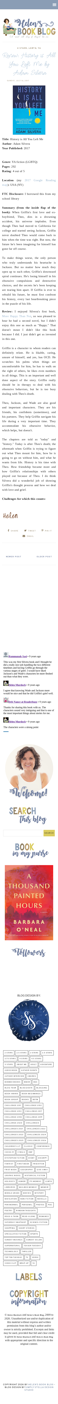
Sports (34, 1234)
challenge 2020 (13, 1123)
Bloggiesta (26, 1088)
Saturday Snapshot (15, 1222)
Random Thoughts (26, 1211)
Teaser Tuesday (32, 1246)
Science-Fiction (39, 1222)
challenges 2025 (14, 1141)
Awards (32, 1076)
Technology (11, 1252)
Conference (43, 1146)
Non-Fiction (27, 1199)
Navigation (11, 1199)
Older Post (44, 556)
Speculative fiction (16, 1234)
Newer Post (13, 556)
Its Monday (35, 1181)
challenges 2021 (14, 1129)
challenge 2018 (13, 1117)
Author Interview (14, 1076)
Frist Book (11, 1170)
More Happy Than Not (16, 316)
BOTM (35, 1100)
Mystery (39, 1193)
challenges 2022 (36, 1129)
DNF (31, 1152)
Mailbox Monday (28, 1187)
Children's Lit (12, 1146)
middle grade (12, 1193)
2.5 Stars (22, 1053)
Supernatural (12, 1246)
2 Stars (9, 1053)
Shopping (10, 1228)
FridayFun (38, 1164)
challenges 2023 (14, 1135)
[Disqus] (29, 607)
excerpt (42, 1158)
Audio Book (11, 1070)
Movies (27, 1193)
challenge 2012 (33, 1105)
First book (23, 1164)
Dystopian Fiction (15, 1158)
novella (42, 1199)
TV (27, 1257)
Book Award (11, 1094)
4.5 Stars (36, 1059)
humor (22, 1181)
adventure (46, 1065)
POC (50, 1205)
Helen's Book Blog (40, 1384)
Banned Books (12, 1082)
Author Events (29, 1070)
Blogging (41, 1088)
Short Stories (27, 1228)
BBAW (27, 1082)
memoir (45, 1187)
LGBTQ (33, 48)
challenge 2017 (33, 1111)
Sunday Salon (34, 1240)
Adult (33, 1065)
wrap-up (24, 1263)
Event (31, 1158)
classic (28, 1146)
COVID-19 (9, 1152)
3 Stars (34, 1053)
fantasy (9, 1164)
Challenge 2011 (13, 1105)
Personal (27, 1205)
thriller (26, 1252)
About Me (22, 1065)
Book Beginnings (31, 1094)
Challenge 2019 (33, 1117)
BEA (36, 1082)
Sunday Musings (14, 1240)
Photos (40, 1205)
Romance (44, 1216)
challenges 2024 (36, 1135)
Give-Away (42, 1170)
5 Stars (9, 1065)
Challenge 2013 (13, 1111)
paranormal (11, 1205)
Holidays (10, 1181)
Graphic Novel (13, 1176)
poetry (8, 1211)
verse (35, 1257)
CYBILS (21, 1152)
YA (39, 48)
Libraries (10, 1187)
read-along (28, 1216)
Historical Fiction (35, 1176)
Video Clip (10, 1263)
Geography (26, 1170)
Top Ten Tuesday (13, 1257)
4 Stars (22, 48)
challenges (32, 1123)
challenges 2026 (36, 1141)
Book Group (11, 1100)
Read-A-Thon (12, 1216)
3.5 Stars (47, 1053)
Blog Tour (10, 1088)
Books (25, 1100)
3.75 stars (10, 1059)
